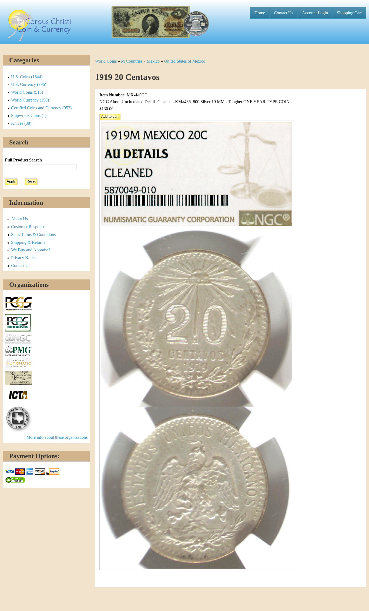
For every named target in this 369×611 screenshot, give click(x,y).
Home (259, 13)
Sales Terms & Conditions (33, 234)
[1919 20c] (196, 568)
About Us (19, 219)
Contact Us (283, 13)
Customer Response (28, 226)
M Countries (131, 61)
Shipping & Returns (28, 242)
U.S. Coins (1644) (26, 77)
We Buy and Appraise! (30, 250)
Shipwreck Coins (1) (28, 115)
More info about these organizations (57, 437)
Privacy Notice (23, 257)
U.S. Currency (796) (28, 84)
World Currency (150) (30, 100)
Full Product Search (23, 160)
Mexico (153, 61)
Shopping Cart (349, 13)
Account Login (315, 13)
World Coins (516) (27, 92)
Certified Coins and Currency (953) (41, 108)
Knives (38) (21, 123)
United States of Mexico (184, 61)
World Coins (106, 61)
